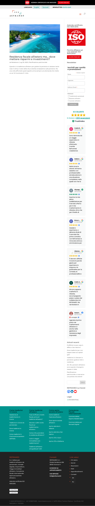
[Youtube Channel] (75, 391)
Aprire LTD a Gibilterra (56, 441)
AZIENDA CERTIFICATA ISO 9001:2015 (43, 2)
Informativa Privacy (73, 399)
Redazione (15, 62)
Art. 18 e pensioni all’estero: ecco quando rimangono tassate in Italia (76, 367)
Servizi (73, 463)
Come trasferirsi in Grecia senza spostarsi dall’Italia (16, 436)
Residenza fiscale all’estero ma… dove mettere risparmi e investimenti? (32, 58)
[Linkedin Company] (72, 391)
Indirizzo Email (72, 87)
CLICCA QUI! (67, 7)
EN (73, 478)
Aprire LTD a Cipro (55, 438)
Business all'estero (74, 98)
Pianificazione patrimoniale (38, 62)
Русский (46, 7)
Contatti (73, 474)
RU (73, 482)
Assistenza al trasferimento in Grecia (14, 417)
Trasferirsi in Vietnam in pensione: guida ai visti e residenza (75, 360)
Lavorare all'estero (74, 101)
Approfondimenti (77, 471)
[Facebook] (68, 391)
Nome (69, 74)
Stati (72, 469)
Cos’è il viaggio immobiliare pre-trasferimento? (35, 441)
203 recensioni (83, 118)
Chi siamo (74, 460)
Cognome (70, 80)
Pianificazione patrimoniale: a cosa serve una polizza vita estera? (75, 374)
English (36, 7)
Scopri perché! (74, 57)
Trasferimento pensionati (76, 96)
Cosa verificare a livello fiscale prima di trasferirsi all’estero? (36, 417)
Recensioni (74, 466)
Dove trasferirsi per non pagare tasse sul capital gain (75, 352)
